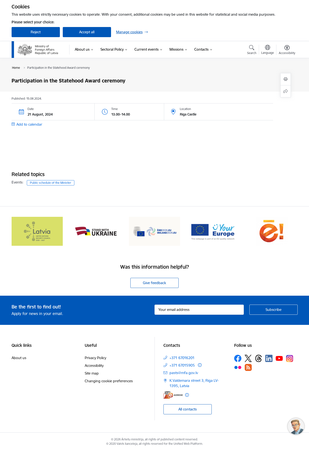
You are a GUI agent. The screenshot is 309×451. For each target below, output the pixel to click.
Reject (36, 32)
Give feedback (154, 282)
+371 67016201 (182, 357)
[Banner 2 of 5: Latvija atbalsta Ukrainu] (96, 231)
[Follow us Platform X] (248, 358)
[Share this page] (286, 91)
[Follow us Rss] (248, 367)
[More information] (200, 365)
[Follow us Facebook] (237, 358)
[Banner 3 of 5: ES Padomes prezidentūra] (154, 231)
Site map (92, 373)
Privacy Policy (95, 357)
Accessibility (94, 365)
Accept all (86, 32)
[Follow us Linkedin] (269, 358)
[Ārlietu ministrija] (38, 49)
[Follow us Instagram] (289, 358)
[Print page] (286, 79)
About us (19, 357)
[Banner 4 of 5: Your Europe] (213, 231)
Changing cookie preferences (109, 381)
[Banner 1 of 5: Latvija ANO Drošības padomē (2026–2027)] (37, 231)
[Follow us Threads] (258, 358)
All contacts (187, 409)
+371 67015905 (182, 365)
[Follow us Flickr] (237, 367)
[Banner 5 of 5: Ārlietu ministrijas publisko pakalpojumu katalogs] (272, 231)
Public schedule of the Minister (50, 182)
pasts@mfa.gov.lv (183, 372)
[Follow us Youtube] (279, 358)
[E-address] (173, 395)
